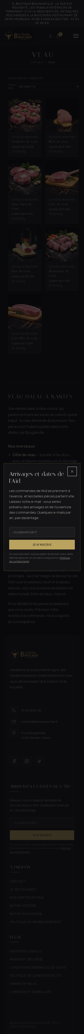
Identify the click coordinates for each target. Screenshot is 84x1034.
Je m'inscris (42, 545)
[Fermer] (72, 471)
